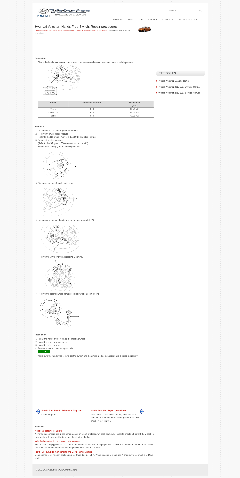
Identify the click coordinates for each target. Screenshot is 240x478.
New (130, 20)
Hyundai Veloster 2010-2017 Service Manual (179, 93)
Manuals (118, 20)
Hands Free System (99, 30)
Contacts (167, 20)
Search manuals (188, 20)
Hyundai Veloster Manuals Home (173, 81)
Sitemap (152, 20)
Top (141, 20)
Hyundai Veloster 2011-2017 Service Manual (52, 30)
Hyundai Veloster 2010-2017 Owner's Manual (179, 87)
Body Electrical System (80, 30)
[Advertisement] (94, 46)
